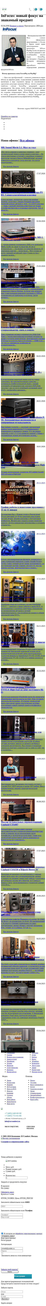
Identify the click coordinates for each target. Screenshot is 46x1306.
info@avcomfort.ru (12, 1121)
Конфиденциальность (37, 1097)
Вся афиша (27, 140)
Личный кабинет (35, 1095)
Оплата (32, 1080)
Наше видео (11, 1104)
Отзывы (9, 1063)
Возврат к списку (17, 26)
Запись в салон (12, 1059)
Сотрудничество (12, 1067)
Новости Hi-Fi (11, 1089)
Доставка (33, 1082)
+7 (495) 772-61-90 (13, 1116)
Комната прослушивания (15, 1057)
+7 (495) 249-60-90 (13, 1113)
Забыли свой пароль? (9, 1269)
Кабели (34, 1057)
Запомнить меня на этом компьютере (16, 1256)
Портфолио (10, 1061)
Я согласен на (23, 1234)
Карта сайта (34, 1099)
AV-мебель (35, 1061)
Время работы (11, 1072)
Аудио (34, 1055)
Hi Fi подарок (11, 1087)
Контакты (10, 1070)
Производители (37, 1072)
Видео (34, 1059)
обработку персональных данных (28, 1234)
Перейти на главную (9, 116)
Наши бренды (11, 1101)
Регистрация (19, 1276)
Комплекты (35, 1063)
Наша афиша (11, 1099)
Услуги (32, 1087)
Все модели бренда (11, 166)
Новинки (10, 1085)
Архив (32, 1091)
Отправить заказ (8, 1236)
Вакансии (10, 1065)
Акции (34, 1067)
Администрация (35, 1093)
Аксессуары (36, 1065)
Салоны (9, 1055)
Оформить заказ (7, 1192)
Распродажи (36, 1070)
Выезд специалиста (36, 1085)
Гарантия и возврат (36, 1089)
